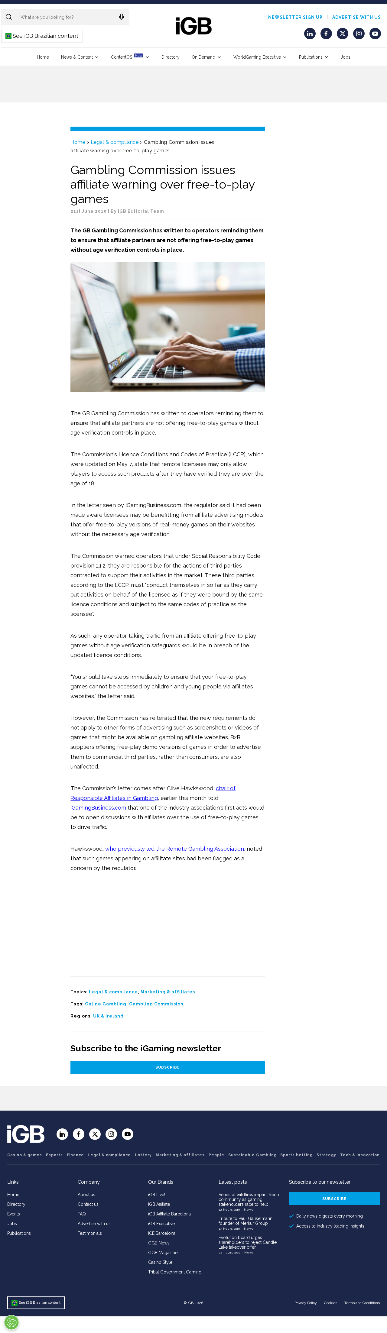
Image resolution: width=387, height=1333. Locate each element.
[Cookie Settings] (11, 1322)
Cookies (330, 1303)
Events (13, 1214)
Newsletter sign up (295, 17)
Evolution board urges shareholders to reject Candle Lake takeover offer (248, 1242)
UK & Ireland (108, 1016)
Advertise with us (356, 17)
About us (86, 1194)
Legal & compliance (115, 142)
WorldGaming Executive (257, 57)
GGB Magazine (162, 1252)
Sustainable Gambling (252, 1155)
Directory (170, 57)
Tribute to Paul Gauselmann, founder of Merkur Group (246, 1221)
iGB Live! (156, 1194)
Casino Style (160, 1262)
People (216, 1155)
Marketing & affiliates (168, 991)
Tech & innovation (360, 1155)
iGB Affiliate (159, 1204)
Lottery (143, 1155)
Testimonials (90, 1233)
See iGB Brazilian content (42, 36)
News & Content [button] (77, 57)
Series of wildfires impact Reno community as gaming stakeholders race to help (249, 1199)
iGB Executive (161, 1223)
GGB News (159, 1243)
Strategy (326, 1155)
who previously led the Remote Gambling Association (174, 849)
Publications (311, 57)
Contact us (88, 1204)
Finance (75, 1155)
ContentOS (126, 57)
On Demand (203, 57)
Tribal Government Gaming (174, 1272)
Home (43, 57)
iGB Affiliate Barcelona (169, 1214)
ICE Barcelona (161, 1233)
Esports (54, 1155)
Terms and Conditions (362, 1303)
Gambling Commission (156, 1003)
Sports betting (296, 1155)
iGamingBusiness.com (98, 807)
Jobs (345, 57)
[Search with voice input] (121, 17)
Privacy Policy (305, 1303)
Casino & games (24, 1155)
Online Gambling (105, 1003)
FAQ (82, 1214)
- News (247, 1209)
